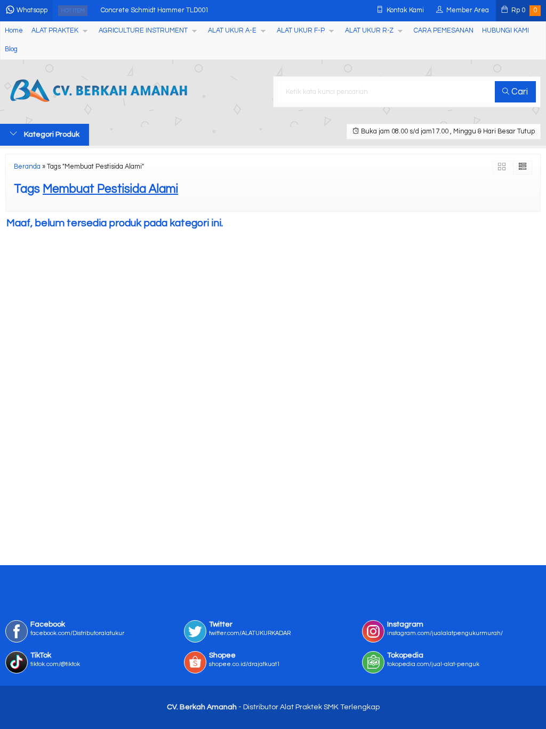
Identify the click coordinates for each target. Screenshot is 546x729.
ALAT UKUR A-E (232, 30)
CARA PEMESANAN (443, 30)
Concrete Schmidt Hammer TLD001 (155, 10)
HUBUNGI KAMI (505, 30)
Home (14, 30)
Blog (11, 49)
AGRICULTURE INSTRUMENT (143, 30)
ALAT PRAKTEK (54, 30)
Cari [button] (518, 92)
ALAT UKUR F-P (301, 30)
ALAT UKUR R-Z (369, 30)
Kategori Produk (50, 134)
